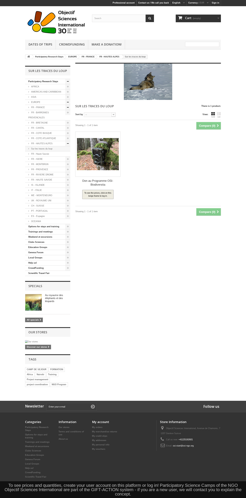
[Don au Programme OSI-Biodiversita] (98, 154)
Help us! (32, 263)
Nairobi (40, 374)
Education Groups (37, 247)
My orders (97, 427)
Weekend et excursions (40, 237)
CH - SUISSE (37, 205)
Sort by (79, 114)
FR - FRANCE (37, 107)
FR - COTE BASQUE (41, 133)
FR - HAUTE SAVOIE (41, 180)
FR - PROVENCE (39, 169)
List (219, 117)
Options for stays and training (43, 226)
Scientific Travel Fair (39, 273)
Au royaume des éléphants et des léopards (54, 298)
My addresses (99, 440)
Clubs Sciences (36, 242)
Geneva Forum (36, 252)
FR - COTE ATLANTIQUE (43, 138)
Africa (30, 374)
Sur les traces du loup (41, 148)
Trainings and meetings (40, 231)
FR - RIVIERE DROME (42, 174)
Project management (37, 379)
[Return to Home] (28, 57)
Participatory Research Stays (43, 81)
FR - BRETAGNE (39, 122)
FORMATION (56, 369)
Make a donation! (106, 44)
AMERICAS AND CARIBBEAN (45, 92)
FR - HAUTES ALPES (41, 143)
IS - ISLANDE (37, 185)
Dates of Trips (40, 44)
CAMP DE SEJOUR (36, 369)
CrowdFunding (36, 268)
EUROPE (35, 102)
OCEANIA (35, 221)
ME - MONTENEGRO (41, 195)
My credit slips (99, 436)
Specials (35, 286)
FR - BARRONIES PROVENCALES (38, 115)
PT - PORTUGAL (39, 211)
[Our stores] (47, 341)
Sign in (215, 3)
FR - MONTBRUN (39, 164)
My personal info (100, 444)
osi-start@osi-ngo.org (183, 445)
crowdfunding (72, 44)
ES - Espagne (37, 216)
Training (52, 374)
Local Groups (35, 257)
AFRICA (34, 86)
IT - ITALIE (36, 190)
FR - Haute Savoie (39, 154)
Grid (213, 117)
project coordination (37, 384)
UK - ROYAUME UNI (40, 200)
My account (100, 422)
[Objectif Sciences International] (56, 22)
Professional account (124, 3)
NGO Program (59, 384)
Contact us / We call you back (153, 3)
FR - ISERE (36, 159)
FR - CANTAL (37, 128)
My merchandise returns (104, 431)
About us (63, 439)
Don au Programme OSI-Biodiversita (97, 182)
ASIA (33, 97)
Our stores (37, 332)
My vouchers (98, 449)
